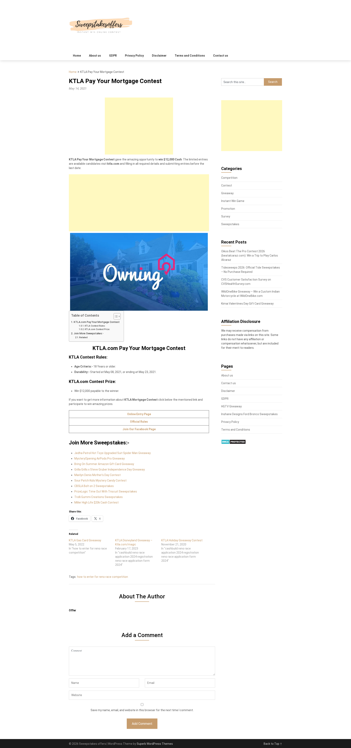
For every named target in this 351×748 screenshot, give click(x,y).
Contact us (220, 55)
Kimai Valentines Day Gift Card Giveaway (247, 303)
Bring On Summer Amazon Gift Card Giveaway (104, 464)
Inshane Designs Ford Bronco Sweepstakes (249, 414)
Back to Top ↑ (273, 743)
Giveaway (227, 193)
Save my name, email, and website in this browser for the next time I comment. (142, 710)
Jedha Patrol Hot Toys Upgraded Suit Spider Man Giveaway (112, 453)
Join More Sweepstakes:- (89, 333)
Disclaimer (159, 55)
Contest (226, 185)
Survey (225, 216)
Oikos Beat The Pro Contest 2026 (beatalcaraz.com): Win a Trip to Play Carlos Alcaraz (249, 255)
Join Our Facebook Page (139, 429)
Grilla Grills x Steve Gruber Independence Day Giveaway (109, 469)
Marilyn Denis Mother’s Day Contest (97, 475)
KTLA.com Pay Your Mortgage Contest (97, 322)
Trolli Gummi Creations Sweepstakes (98, 497)
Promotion (228, 208)
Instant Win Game (232, 201)
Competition (229, 177)
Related (83, 337)
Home (77, 55)
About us (95, 55)
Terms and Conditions (190, 55)
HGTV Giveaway (231, 406)
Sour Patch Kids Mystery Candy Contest (100, 480)
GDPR (113, 55)
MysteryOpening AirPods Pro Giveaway (99, 458)
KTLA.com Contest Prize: (97, 329)
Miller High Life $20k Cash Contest (96, 502)
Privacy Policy (134, 55)
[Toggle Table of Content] (115, 316)
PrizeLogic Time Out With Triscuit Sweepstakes (105, 491)
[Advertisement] (139, 126)
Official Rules (139, 421)
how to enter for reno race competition (102, 576)
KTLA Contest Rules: (95, 326)
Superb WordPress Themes (155, 743)
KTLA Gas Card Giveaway (85, 540)
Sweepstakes (230, 224)
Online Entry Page (139, 414)
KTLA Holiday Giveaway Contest (182, 540)
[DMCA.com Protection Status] (233, 443)
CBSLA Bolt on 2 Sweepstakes (94, 486)
